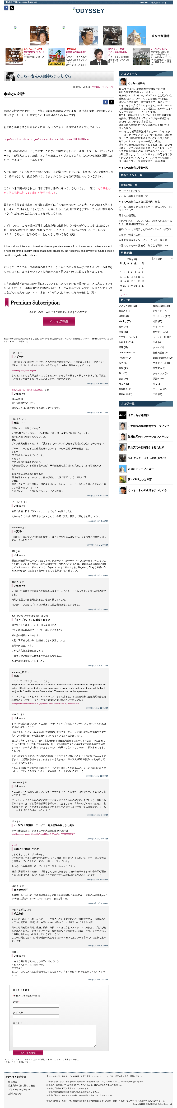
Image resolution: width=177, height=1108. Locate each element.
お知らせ (157, 311)
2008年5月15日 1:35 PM (97, 521)
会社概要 (12, 1081)
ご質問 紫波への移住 (131, 234)
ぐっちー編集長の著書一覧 (133, 196)
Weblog (122, 321)
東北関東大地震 (161, 357)
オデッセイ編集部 (138, 415)
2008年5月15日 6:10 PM (97, 609)
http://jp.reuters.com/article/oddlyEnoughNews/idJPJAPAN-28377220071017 (43, 834)
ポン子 (14, 845)
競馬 (121, 368)
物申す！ (157, 331)
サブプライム (125, 337)
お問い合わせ (15, 1093)
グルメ (156, 347)
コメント (18, 1022)
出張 (155, 394)
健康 (121, 326)
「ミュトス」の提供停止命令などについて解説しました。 (118, 55)
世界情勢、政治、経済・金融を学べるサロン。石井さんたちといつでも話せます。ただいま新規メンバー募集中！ (161, 57)
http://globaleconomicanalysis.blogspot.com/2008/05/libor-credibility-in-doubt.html (45, 703)
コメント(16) (108, 87)
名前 (15, 1002)
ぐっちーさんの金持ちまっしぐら (147, 490)
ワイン (156, 326)
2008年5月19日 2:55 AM (97, 903)
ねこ (121, 363)
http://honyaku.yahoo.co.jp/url (24, 371)
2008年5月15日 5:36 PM (97, 575)
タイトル (18, 1012)
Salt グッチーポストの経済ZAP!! (147, 458)
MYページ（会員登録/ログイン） (155, 2)
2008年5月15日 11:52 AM (97, 384)
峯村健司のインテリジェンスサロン (148, 436)
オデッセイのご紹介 (130, 190)
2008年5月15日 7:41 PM (97, 666)
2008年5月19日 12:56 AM (97, 879)
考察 (155, 321)
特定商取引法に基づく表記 (21, 1085)
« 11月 (124, 295)
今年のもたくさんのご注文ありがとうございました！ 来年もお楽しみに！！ (76, 57)
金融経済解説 (159, 305)
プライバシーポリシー (19, 1089)
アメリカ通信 (125, 305)
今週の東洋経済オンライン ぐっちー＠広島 (143, 240)
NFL (155, 384)
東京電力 (157, 368)
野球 (121, 347)
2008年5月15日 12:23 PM (97, 496)
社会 (121, 331)
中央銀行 (96, 87)
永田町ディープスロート (142, 468)
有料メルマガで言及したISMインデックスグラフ (145, 229)
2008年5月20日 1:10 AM (97, 946)
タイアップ (158, 373)
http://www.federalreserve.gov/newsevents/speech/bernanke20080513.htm (46, 139)
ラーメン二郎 (159, 337)
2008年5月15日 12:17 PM (97, 412)
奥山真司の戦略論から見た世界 (146, 447)
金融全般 (123, 342)
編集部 (122, 316)
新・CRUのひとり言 (140, 479)
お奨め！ (123, 311)
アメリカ (157, 389)
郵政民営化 (158, 352)
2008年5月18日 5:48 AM (97, 815)
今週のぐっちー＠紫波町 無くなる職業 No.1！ (145, 245)
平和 (155, 342)
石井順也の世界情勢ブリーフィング (148, 425)
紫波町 (156, 378)
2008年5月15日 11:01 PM (97, 708)
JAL (121, 373)
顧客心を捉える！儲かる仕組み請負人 (28, 390)
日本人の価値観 (127, 215)
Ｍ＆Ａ (122, 384)
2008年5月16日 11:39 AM (97, 776)
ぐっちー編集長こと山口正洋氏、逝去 (139, 201)
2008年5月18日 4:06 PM (97, 839)
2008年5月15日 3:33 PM (97, 545)
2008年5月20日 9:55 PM (97, 980)
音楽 (121, 378)
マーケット (158, 316)
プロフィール (159, 363)
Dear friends (125, 352)
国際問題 (123, 389)
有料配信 (123, 394)
